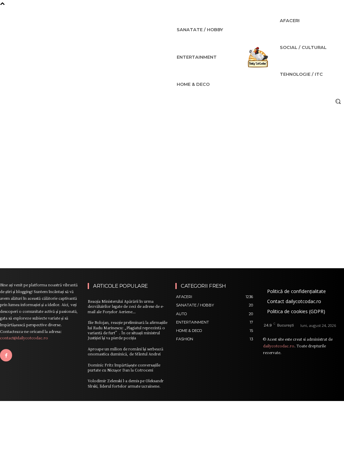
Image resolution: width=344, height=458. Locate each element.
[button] (338, 101)
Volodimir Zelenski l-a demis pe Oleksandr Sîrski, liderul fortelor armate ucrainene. (126, 383)
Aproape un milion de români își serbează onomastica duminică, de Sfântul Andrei (125, 351)
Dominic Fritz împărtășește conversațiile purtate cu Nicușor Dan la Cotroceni (124, 367)
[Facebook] (6, 355)
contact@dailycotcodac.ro (24, 337)
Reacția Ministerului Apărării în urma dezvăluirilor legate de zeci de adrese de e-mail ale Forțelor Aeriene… (126, 306)
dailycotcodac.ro (278, 345)
